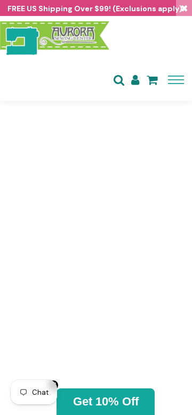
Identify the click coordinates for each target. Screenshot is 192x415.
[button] (106, 401)
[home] (54, 37)
